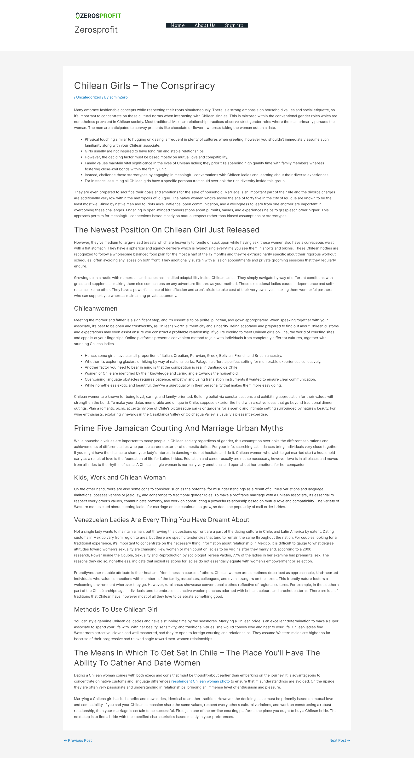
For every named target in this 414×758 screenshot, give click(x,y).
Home (178, 25)
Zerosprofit (96, 29)
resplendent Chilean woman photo (200, 681)
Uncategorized (88, 97)
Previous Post (78, 740)
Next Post (339, 740)
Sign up (234, 25)
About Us (205, 25)
